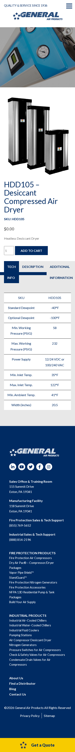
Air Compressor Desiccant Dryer (30, 640)
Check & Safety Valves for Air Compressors (37, 654)
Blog (12, 689)
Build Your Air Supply (22, 602)
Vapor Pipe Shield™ (21, 572)
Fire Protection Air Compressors (30, 558)
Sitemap (49, 716)
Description (32, 266)
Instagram (48, 466)
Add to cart (31, 250)
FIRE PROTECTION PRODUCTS (32, 553)
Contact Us (17, 694)
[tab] (11, 272)
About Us (16, 678)
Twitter (30, 466)
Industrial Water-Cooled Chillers (30, 625)
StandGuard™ (18, 577)
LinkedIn (12, 466)
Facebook (39, 466)
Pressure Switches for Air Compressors (35, 650)
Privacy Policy (30, 716)
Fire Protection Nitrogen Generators (33, 582)
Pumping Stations (20, 635)
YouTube (21, 466)
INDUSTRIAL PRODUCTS (27, 615)
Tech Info (11, 272)
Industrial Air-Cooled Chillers (28, 620)
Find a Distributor (22, 683)
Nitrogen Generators (23, 645)
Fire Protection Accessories (27, 587)
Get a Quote (43, 745)
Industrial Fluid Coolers (24, 630)
